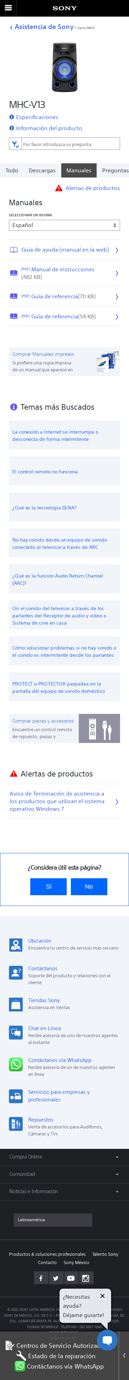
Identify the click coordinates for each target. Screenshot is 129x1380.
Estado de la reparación (62, 1356)
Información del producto (49, 128)
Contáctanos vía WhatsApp (65, 1366)
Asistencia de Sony (44, 26)
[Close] (124, 1356)
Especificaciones (37, 117)
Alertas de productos (93, 187)
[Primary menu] (8, 8)
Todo (12, 170)
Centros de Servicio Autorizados (62, 1345)
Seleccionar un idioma (30, 214)
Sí (49, 886)
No (89, 886)
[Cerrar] (102, 1297)
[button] (115, 1357)
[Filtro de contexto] (15, 143)
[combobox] (64, 143)
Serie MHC (86, 27)
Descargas (42, 170)
